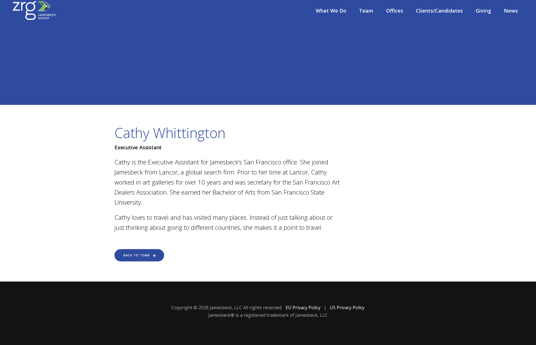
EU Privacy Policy (304, 307)
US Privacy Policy (347, 307)
